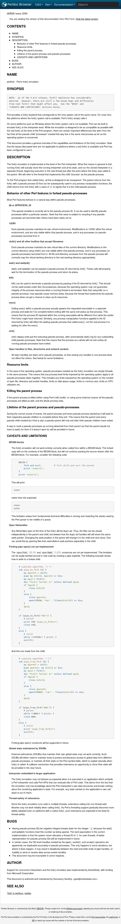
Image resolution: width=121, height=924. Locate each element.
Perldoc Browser (19, 4)
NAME (15, 33)
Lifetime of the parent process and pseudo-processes (43, 53)
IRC (33, 920)
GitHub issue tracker (74, 908)
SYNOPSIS (18, 36)
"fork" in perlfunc (15, 893)
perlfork (10, 13)
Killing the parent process (29, 50)
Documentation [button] (63, 4)
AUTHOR (16, 63)
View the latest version (87, 18)
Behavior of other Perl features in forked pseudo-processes (46, 43)
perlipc (28, 893)
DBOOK (40, 908)
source (18, 13)
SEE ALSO (17, 67)
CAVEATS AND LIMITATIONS (32, 57)
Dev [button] (47, 4)
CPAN (24, 13)
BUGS (15, 60)
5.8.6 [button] (38, 4)
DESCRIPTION (19, 40)
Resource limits (24, 46)
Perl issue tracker (98, 917)
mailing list (113, 917)
